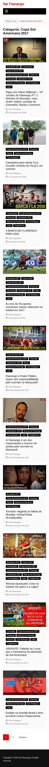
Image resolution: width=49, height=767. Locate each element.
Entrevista (34, 75)
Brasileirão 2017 (13, 278)
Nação (9, 153)
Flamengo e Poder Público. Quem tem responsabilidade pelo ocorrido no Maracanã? (22, 379)
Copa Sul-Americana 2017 (17, 75)
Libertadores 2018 (24, 79)
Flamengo (11, 79)
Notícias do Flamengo (15, 83)
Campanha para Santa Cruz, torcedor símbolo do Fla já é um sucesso (24, 165)
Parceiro (10, 639)
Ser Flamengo (13, 4)
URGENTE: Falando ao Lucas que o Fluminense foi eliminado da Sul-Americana (24, 651)
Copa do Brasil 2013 (14, 71)
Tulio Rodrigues (33, 83)
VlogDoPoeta (19, 226)
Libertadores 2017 (24, 291)
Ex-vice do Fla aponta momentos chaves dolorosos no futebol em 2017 (24, 307)
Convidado (11, 631)
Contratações (27, 67)
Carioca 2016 (27, 278)
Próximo (22, 737)
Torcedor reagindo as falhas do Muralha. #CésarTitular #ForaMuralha (24, 514)
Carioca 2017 (27, 562)
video (9, 87)
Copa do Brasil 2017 (14, 283)
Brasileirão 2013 (13, 67)
